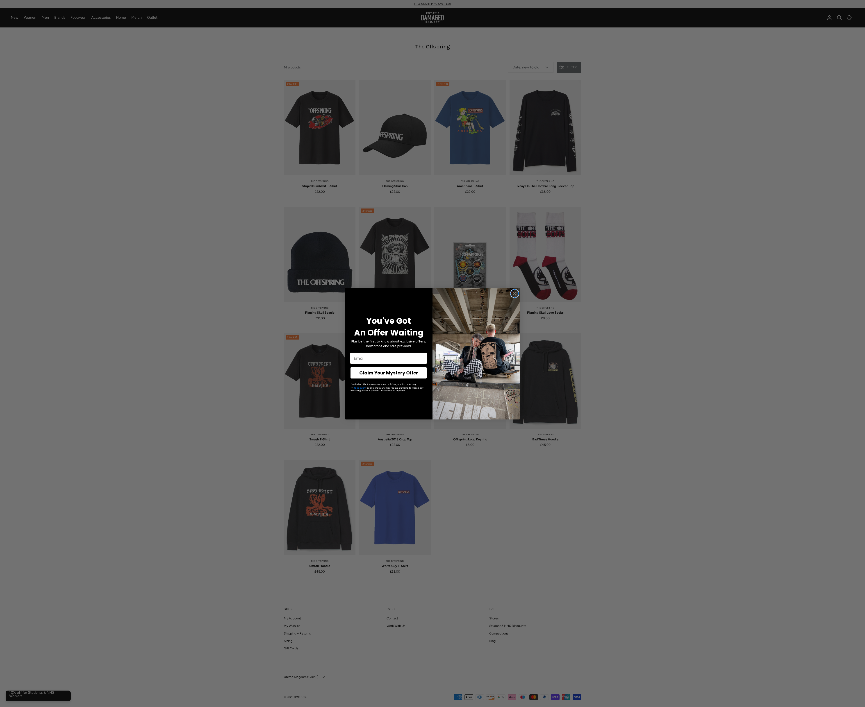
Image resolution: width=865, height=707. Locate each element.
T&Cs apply (360, 388)
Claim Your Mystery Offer (388, 373)
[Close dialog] (515, 293)
